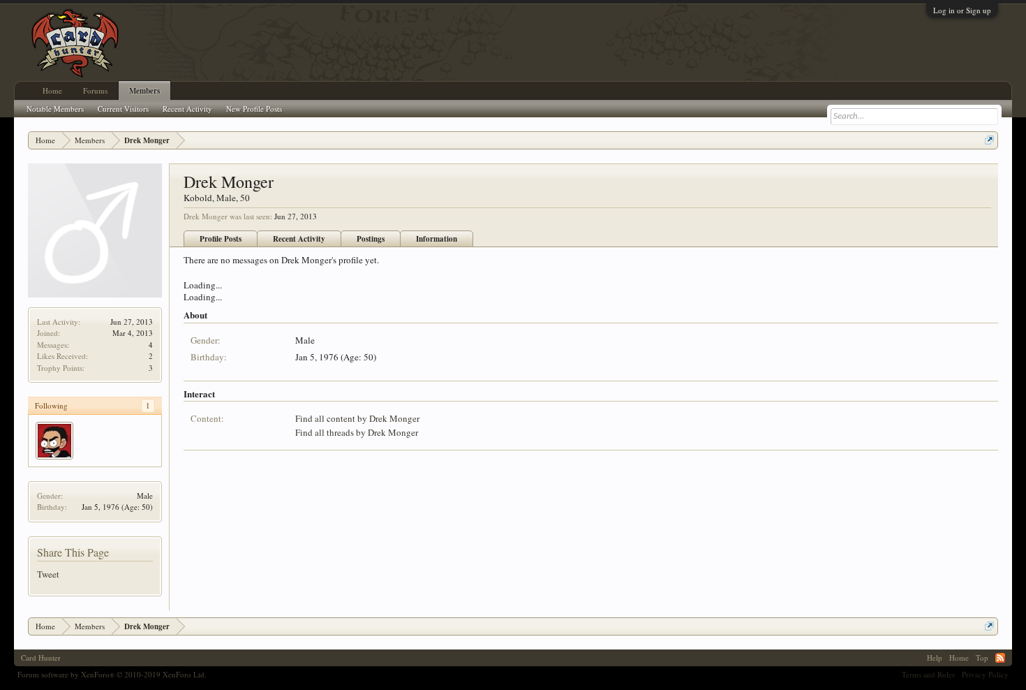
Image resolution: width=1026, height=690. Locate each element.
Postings (371, 238)
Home (52, 90)
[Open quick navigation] (989, 140)
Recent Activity (299, 238)
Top (982, 657)
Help (934, 657)
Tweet (48, 574)
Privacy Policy (985, 674)
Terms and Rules (928, 674)
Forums (95, 90)
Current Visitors (123, 108)
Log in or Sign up (962, 10)
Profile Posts (220, 238)
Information (436, 238)
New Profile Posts (254, 108)
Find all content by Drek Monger (357, 418)
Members (144, 90)
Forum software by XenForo (112, 674)
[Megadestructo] (54, 441)
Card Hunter (41, 657)
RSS (1000, 658)
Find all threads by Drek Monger (356, 432)
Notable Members (55, 108)
